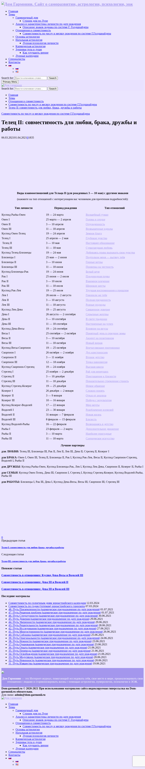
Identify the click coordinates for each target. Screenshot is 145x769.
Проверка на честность (100, 266)
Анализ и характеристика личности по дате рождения (48, 23)
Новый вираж (94, 342)
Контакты (14, 62)
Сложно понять (95, 390)
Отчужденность (95, 224)
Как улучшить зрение (35, 52)
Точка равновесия (96, 362)
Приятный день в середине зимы (106, 333)
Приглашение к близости (101, 376)
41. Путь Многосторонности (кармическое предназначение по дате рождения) (55, 631)
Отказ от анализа (96, 395)
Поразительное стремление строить (107, 381)
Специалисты (16, 59)
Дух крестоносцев (97, 352)
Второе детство (95, 357)
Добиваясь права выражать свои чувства (110, 252)
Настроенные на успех (99, 323)
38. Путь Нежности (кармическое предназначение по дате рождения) (50, 641)
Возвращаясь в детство (99, 424)
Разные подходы (96, 304)
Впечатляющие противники (103, 347)
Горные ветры (94, 262)
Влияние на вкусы (97, 328)
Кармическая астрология (30, 46)
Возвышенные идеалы (99, 228)
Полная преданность (98, 299)
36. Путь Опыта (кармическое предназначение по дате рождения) (47, 647)
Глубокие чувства (96, 238)
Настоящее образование (100, 242)
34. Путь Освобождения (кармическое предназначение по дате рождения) (52, 653)
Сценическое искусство (100, 438)
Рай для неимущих (97, 371)
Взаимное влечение (97, 281)
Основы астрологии (28, 36)
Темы (11, 14)
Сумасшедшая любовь (99, 247)
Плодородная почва (98, 276)
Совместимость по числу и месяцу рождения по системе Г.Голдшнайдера (67, 33)
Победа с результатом (99, 400)
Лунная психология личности (41, 43)
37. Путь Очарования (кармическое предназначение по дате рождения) (51, 644)
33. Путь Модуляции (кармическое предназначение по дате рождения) (50, 657)
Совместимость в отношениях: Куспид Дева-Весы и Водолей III (42, 575)
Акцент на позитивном (100, 338)
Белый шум (93, 271)
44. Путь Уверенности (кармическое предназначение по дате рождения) (51, 622)
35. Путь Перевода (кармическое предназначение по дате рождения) (49, 650)
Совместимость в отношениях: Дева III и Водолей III (35, 589)
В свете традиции (96, 319)
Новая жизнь (93, 414)
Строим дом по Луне (35, 20)
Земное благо (94, 233)
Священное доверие (98, 309)
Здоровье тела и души (29, 49)
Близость (91, 419)
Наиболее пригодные (99, 433)
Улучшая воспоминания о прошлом (107, 290)
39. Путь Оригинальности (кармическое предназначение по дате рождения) (54, 638)
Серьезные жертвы (97, 314)
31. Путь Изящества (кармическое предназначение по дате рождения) (50, 663)
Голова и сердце (95, 219)
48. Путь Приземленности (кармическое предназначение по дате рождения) (54, 609)
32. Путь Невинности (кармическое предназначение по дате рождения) (51, 660)
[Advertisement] (72, 164)
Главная (13, 11)
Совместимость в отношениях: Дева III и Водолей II (34, 582)
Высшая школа (95, 366)
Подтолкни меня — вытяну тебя (105, 257)
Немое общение (95, 385)
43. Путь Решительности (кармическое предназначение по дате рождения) (53, 625)
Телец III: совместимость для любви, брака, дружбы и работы (33, 561)
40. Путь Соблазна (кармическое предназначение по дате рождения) (49, 634)
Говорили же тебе (96, 295)
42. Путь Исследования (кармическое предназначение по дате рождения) (52, 628)
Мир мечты (93, 405)
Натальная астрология (29, 39)
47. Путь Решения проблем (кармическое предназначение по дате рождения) (54, 612)
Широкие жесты (96, 285)
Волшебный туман (97, 214)
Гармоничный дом (27, 17)
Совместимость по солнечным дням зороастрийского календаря (47, 602)
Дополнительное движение (102, 428)
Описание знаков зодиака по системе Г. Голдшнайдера (55, 27)
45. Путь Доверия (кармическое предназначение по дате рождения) (48, 618)
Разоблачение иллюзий (100, 409)
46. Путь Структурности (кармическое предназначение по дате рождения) (53, 615)
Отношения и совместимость (33, 30)
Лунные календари (27, 55)
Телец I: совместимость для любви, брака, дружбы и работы (32, 547)
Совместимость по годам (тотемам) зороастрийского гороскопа (46, 606)
